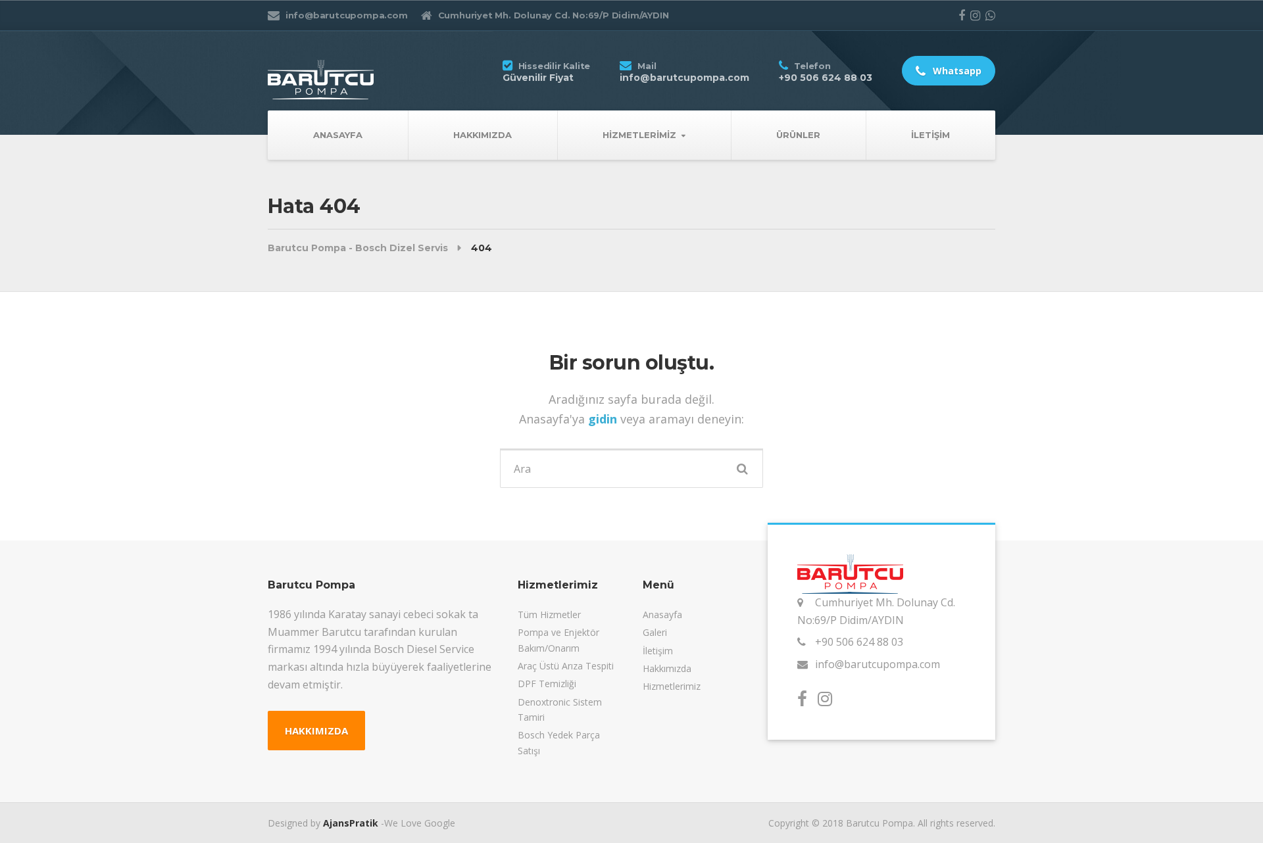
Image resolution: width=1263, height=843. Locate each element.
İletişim (930, 135)
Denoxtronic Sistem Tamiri (560, 709)
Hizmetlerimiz (639, 135)
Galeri (655, 632)
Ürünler (798, 135)
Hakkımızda (482, 135)
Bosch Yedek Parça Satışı (559, 742)
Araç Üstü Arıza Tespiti (566, 666)
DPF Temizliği (547, 683)
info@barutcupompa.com (877, 664)
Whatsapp (955, 70)
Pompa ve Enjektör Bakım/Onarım (558, 640)
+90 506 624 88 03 (859, 642)
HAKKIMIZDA (316, 730)
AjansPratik (350, 823)
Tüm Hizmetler (549, 614)
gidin (604, 419)
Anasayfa (337, 135)
